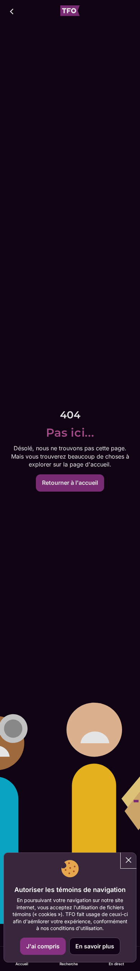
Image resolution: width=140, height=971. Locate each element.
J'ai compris (43, 946)
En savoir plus (94, 946)
